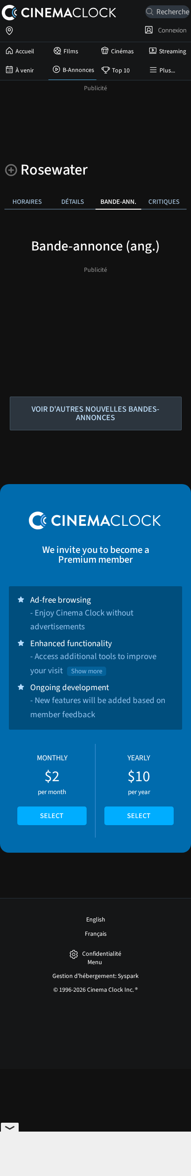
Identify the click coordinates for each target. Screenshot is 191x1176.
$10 (139, 787)
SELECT (52, 816)
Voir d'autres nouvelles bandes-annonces (95, 413)
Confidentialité (101, 954)
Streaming (172, 51)
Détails (72, 202)
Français (96, 934)
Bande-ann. (118, 202)
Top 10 (121, 70)
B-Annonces (78, 70)
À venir (25, 70)
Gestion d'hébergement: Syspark (95, 976)
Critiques (163, 202)
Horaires (27, 202)
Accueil (25, 51)
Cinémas (122, 51)
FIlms (71, 51)
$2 (52, 787)
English (95, 919)
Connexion (171, 30)
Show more (86, 671)
